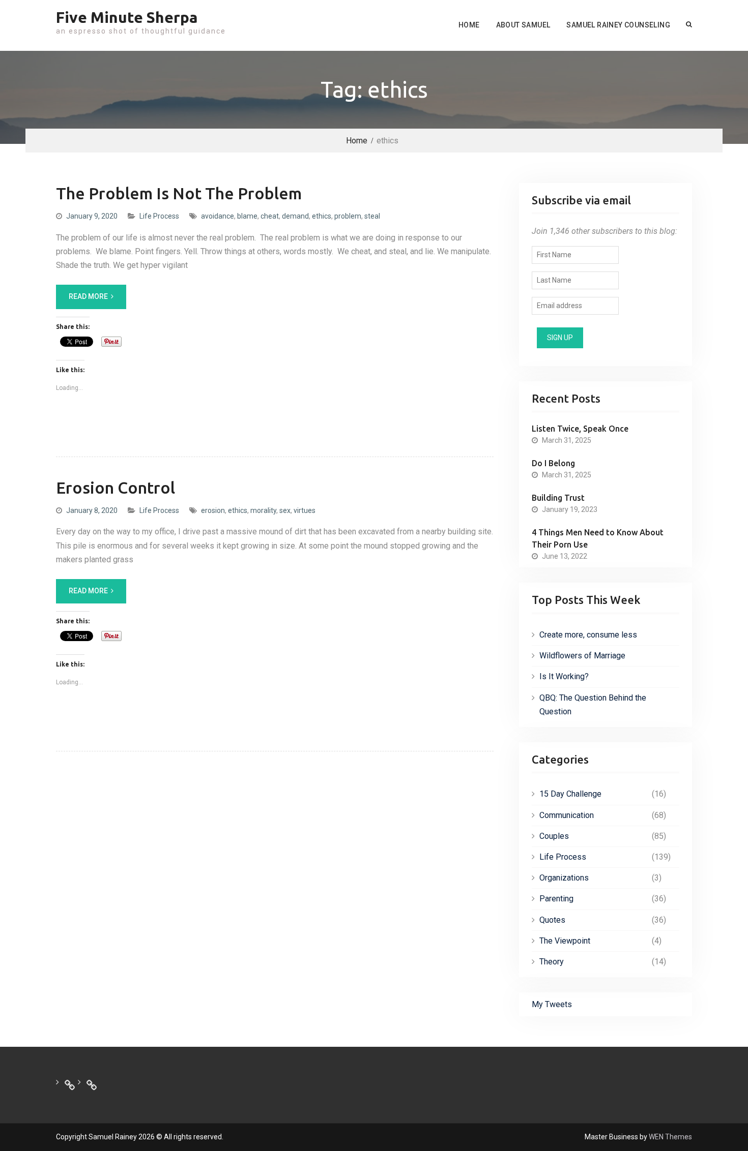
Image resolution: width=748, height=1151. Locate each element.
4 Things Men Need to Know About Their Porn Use (598, 538)
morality (263, 510)
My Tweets (552, 1004)
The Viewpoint (564, 941)
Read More (88, 296)
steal (372, 216)
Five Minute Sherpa (127, 17)
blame (247, 216)
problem (347, 216)
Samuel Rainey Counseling (618, 25)
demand (295, 216)
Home (469, 25)
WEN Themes (670, 1137)
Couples (554, 836)
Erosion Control (115, 487)
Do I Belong (553, 463)
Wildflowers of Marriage (582, 655)
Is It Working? (564, 676)
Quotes (552, 920)
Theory (551, 961)
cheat (270, 216)
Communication (566, 815)
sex (285, 510)
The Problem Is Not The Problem (179, 193)
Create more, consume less (588, 635)
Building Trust (558, 497)
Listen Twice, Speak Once (580, 428)
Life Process (159, 216)
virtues (304, 510)
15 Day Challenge (570, 794)
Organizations (564, 878)
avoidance (217, 216)
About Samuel (523, 25)
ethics (321, 216)
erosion (213, 510)
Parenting (556, 898)
